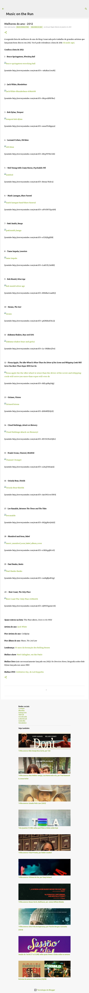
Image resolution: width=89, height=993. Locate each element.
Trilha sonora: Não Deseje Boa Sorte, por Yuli (34, 751)
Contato (21, 708)
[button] (5, 32)
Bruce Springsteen (23, 27)
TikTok (21, 715)
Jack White (22, 627)
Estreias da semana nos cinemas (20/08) (32, 979)
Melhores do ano (36, 27)
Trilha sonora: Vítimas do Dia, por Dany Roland (35, 877)
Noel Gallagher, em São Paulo (29, 654)
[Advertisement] (45, 5)
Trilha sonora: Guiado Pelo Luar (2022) (32, 803)
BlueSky (21, 711)
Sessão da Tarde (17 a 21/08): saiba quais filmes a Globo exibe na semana (44, 954)
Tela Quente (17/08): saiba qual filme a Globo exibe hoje (38, 828)
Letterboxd (22, 719)
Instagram (22, 713)
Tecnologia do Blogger (46, 990)
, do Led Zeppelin (30, 672)
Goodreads (22, 717)
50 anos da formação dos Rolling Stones (32, 648)
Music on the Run (19, 14)
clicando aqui (68, 43)
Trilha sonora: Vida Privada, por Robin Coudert (35, 853)
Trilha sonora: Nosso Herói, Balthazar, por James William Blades (41, 902)
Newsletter (22, 723)
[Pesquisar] (86, 8)
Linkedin (21, 721)
